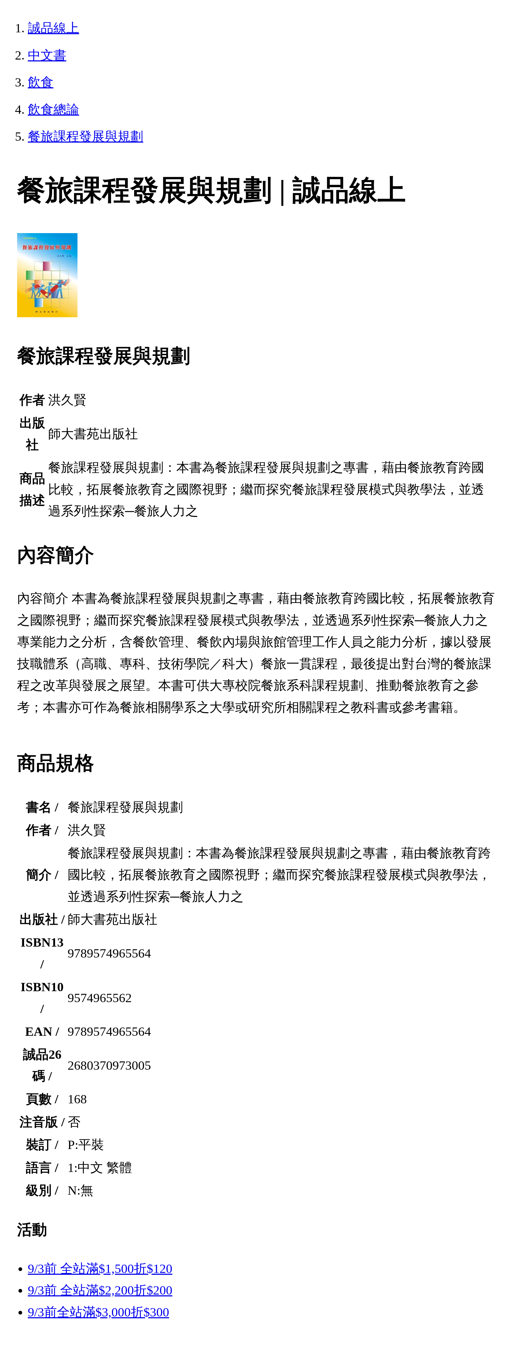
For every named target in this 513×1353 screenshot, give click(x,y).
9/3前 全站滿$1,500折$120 (100, 1268)
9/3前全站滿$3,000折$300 (98, 1312)
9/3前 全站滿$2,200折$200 (100, 1290)
